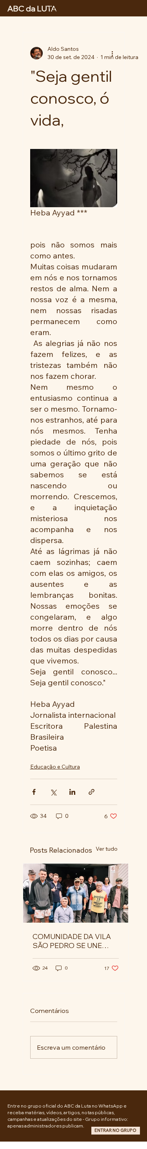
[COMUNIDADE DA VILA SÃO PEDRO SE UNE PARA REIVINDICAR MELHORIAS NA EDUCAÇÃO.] (75, 893)
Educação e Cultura (55, 766)
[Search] (53, 8)
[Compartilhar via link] (91, 792)
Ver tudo (107, 848)
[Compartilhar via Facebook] (34, 792)
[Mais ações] (112, 53)
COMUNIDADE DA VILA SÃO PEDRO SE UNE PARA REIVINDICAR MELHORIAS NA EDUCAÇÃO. (72, 941)
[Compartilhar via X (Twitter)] (53, 792)
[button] (115, 1131)
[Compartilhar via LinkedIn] (72, 792)
